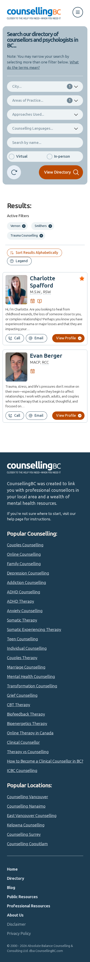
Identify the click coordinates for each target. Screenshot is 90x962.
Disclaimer (16, 924)
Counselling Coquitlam (27, 844)
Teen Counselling (22, 639)
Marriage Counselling (26, 667)
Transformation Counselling (32, 686)
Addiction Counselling (26, 582)
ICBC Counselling (22, 770)
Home (12, 869)
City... (41, 86)
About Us (15, 915)
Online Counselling (24, 554)
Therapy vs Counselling (28, 751)
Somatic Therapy (22, 620)
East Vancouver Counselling (32, 815)
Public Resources (22, 896)
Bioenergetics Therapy (27, 723)
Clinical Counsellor (23, 742)
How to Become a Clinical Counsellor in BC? (45, 761)
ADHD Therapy (20, 601)
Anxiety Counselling (25, 610)
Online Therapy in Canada (30, 733)
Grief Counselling (22, 695)
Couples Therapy (22, 657)
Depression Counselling (28, 573)
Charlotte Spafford (42, 282)
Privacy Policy (19, 933)
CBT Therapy (18, 704)
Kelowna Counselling (26, 825)
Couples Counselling (25, 545)
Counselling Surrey (24, 834)
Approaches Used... (28, 114)
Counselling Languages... (32, 128)
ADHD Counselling (23, 592)
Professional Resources (28, 906)
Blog (11, 887)
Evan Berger (46, 355)
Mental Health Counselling (31, 676)
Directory (15, 878)
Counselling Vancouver (27, 797)
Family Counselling (24, 563)
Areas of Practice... (41, 100)
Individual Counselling (27, 648)
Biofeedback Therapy (26, 714)
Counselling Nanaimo (26, 806)
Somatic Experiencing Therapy (34, 629)
